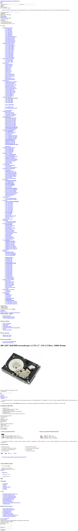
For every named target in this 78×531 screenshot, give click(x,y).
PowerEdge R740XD (9, 278)
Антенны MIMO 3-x (9, 94)
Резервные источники (10, 115)
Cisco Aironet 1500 (9, 106)
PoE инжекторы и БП (9, 113)
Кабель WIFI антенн (9, 112)
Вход (1, 2)
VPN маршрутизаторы (10, 38)
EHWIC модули (8, 66)
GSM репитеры (8, 294)
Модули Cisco (6, 62)
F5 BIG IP (7, 290)
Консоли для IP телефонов (10, 190)
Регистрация (3, 15)
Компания (2, 1)
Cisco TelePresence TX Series (11, 137)
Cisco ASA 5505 (8, 213)
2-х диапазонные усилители (11, 301)
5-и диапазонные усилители (11, 303)
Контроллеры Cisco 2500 (10, 119)
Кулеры (6, 288)
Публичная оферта (7, 486)
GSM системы (6, 292)
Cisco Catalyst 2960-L (9, 46)
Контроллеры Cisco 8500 (10, 123)
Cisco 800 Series (8, 28)
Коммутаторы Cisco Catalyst (8, 43)
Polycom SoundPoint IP (10, 185)
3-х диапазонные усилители (11, 302)
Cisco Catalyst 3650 (9, 50)
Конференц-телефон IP (10, 157)
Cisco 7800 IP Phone (9, 181)
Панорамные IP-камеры (10, 227)
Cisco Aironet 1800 (9, 99)
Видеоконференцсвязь (7, 512)
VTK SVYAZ (6, 518)
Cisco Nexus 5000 (8, 60)
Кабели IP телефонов (9, 194)
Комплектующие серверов (8, 279)
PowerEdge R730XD (9, 277)
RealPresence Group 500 (10, 142)
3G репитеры (8, 296)
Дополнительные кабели (10, 160)
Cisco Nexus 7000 (8, 59)
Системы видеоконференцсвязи (9, 497)
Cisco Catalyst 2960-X (9, 47)
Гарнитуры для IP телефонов (11, 189)
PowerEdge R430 (8, 268)
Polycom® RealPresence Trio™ (11, 156)
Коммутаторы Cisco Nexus (8, 58)
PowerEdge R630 (8, 272)
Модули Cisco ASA (9, 216)
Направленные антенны (10, 82)
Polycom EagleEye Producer (10, 175)
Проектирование (6, 503)
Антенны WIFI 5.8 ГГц (10, 92)
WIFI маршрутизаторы (10, 39)
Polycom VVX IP (8, 186)
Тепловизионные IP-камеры (11, 232)
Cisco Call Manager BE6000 (11, 199)
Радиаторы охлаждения (10, 287)
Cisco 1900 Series (8, 32)
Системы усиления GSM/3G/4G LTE (10, 515)
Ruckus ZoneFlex (8, 110)
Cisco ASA (5, 200)
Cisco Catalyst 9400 (9, 55)
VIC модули (7, 72)
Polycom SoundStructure (10, 165)
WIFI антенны (6, 80)
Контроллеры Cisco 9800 (10, 124)
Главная (2, 312)
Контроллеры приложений (8, 289)
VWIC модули (8, 71)
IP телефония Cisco (7, 511)
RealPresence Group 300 (10, 141)
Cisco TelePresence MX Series (11, 135)
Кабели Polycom (8, 177)
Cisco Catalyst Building (10, 57)
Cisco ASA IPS (8, 214)
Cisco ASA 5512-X (9, 204)
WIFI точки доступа (7, 97)
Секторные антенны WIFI (10, 84)
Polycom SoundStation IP (10, 155)
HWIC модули (8, 67)
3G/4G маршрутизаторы (10, 40)
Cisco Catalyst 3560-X (9, 48)
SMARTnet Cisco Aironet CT (11, 247)
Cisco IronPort (6, 249)
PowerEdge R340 (8, 267)
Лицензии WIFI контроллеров (11, 126)
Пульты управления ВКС (10, 178)
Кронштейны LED (9, 170)
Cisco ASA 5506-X (9, 202)
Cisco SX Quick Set (9, 133)
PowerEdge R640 (8, 274)
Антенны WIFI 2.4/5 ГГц (10, 91)
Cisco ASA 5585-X (9, 211)
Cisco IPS (7, 217)
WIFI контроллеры (7, 116)
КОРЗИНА (2, 310)
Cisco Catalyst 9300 (9, 54)
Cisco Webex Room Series (10, 132)
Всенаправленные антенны (11, 81)
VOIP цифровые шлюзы (10, 222)
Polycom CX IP (8, 187)
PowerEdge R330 (8, 266)
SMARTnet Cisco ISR (9, 243)
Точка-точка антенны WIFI (11, 88)
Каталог (6, 312)
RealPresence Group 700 (10, 143)
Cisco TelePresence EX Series (11, 136)
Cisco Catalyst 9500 (9, 56)
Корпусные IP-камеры (10, 230)
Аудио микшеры (6, 164)
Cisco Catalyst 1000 (9, 44)
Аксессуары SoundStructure (11, 167)
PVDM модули (8, 70)
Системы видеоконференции (9, 130)
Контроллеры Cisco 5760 (10, 122)
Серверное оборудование (14, 312)
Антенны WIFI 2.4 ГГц (10, 90)
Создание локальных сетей (8, 494)
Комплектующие (8, 163)
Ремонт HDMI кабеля (7, 500)
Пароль (21, 4)
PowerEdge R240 (8, 265)
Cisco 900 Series (8, 29)
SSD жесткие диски (9, 282)
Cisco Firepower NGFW (7, 219)
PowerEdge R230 (8, 264)
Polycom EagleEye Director (10, 176)
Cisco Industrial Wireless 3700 (11, 108)
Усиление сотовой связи (8, 501)
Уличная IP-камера (9, 238)
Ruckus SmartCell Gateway (10, 128)
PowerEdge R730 (8, 275)
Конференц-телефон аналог (11, 158)
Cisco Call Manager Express (10, 198)
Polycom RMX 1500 (9, 148)
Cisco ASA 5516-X (9, 207)
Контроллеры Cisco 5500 (10, 121)
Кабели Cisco (8, 77)
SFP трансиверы (8, 64)
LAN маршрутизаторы (10, 37)
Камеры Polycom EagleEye (10, 174)
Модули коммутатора (9, 73)
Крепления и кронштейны (10, 114)
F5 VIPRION (8, 291)
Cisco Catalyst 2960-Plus (10, 45)
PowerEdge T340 (8, 259)
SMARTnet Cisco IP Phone (10, 246)
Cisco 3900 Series (8, 34)
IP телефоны (5, 179)
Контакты (17, 1)
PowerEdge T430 (8, 260)
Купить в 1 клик (3, 397)
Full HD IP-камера (9, 236)
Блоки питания (8, 161)
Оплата (10, 1)
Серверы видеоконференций (9, 147)
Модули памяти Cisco (9, 75)
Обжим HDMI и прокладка (8, 499)
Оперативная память (9, 281)
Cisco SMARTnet (6, 239)
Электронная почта (4, 4)
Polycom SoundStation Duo (10, 154)
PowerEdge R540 (8, 271)
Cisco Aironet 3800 (9, 101)
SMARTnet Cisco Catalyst (10, 242)
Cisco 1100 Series (8, 31)
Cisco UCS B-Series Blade (10, 254)
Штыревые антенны (9, 86)
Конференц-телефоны (7, 153)
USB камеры (8, 196)
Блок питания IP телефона (10, 191)
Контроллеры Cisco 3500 (10, 120)
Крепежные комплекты (10, 79)
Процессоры (8, 280)
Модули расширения (9, 285)
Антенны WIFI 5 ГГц (9, 89)
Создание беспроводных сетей (9, 496)
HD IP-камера (8, 235)
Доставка (13, 1)
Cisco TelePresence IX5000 (10, 138)
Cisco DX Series (8, 134)
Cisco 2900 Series (8, 33)
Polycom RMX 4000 (9, 150)
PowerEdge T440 (8, 261)
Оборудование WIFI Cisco (8, 508)
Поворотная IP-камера (10, 237)
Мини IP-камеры (8, 228)
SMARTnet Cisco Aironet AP (11, 248)
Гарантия (7, 1)
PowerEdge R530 (8, 270)
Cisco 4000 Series (8, 35)
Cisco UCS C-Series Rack (10, 253)
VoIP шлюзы (5, 220)
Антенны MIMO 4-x (9, 95)
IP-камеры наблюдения (7, 223)
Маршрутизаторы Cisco (8, 27)
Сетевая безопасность (7, 510)
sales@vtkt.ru (4, 472)
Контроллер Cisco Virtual (10, 125)
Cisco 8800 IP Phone (9, 182)
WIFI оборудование (7, 111)
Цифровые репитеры (9, 298)
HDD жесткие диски (9, 283)
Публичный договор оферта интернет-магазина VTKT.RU (14, 457)
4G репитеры (8, 297)
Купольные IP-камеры (10, 225)
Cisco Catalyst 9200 (9, 53)
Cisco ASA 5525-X (9, 208)
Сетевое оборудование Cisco (9, 509)
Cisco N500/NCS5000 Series (11, 36)
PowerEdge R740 (8, 276)
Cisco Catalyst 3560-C (9, 49)
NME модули (8, 68)
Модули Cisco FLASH (10, 76)
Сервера (4, 250)
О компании (5, 483)
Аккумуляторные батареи (10, 193)
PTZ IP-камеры (8, 226)
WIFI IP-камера (8, 234)
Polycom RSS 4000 (9, 152)
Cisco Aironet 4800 (9, 102)
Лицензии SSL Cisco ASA (10, 215)
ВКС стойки (8, 169)
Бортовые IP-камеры (9, 231)
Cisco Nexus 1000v (9, 61)
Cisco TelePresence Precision (11, 172)
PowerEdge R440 (8, 269)
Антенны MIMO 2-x (9, 93)
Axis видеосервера (9, 233)
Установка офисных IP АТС (8, 498)
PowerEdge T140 (8, 258)
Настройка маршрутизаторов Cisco (10, 493)
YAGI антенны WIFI (9, 83)
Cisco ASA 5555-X (9, 210)
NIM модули (8, 69)
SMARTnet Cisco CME (10, 245)
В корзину (2, 395)
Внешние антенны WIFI (10, 87)
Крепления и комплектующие (11, 192)
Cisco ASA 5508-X (9, 203)
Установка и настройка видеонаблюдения (11, 502)
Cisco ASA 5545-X (9, 209)
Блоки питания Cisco (9, 78)
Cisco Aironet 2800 (9, 100)
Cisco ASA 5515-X (9, 205)
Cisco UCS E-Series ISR (10, 255)
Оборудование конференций (9, 168)
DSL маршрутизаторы (10, 42)
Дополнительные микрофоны (11, 159)
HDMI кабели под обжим (10, 171)
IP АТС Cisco (5, 197)
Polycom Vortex (8, 166)
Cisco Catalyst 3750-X (9, 51)
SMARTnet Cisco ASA (10, 244)
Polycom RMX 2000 (9, 149)
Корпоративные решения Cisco (9, 516)
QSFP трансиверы (9, 65)
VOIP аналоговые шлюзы (10, 221)
